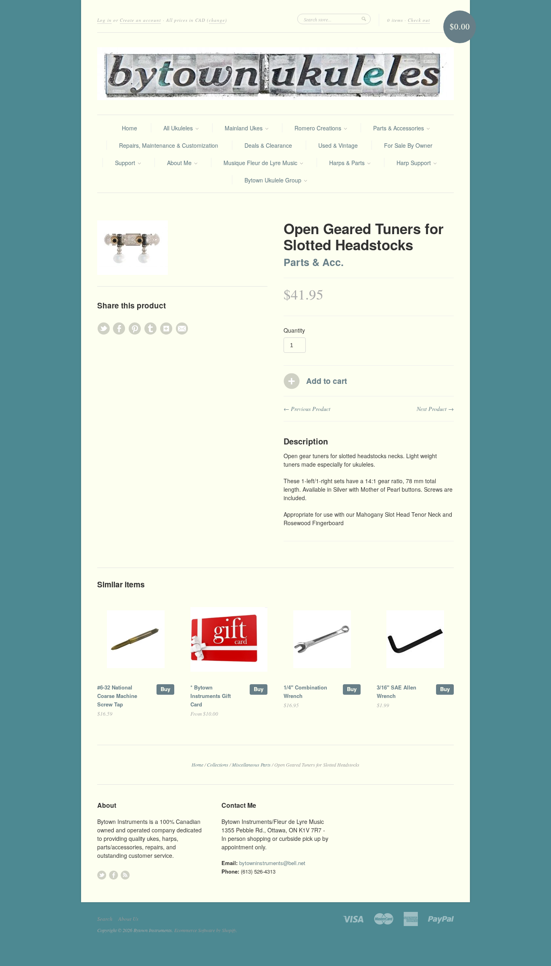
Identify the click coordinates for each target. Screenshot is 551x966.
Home (129, 128)
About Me (180, 163)
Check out (419, 20)
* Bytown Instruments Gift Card (210, 695)
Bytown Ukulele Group (273, 180)
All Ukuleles (178, 128)
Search (105, 919)
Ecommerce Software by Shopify (205, 930)
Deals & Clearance (268, 145)
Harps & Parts (347, 163)
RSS (125, 875)
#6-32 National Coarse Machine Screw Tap (117, 695)
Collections (217, 764)
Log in (104, 20)
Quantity (294, 330)
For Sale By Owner (408, 145)
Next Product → (435, 409)
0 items (395, 20)
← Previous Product (307, 409)
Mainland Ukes (244, 128)
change (217, 20)
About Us (128, 919)
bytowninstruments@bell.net (272, 863)
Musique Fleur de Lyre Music (261, 163)
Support (126, 163)
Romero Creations (318, 128)
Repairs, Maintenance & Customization (168, 145)
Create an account (140, 20)
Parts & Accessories (399, 128)
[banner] (275, 73)
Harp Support (414, 163)
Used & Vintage (338, 145)
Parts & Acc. (314, 262)
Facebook (113, 875)
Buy (165, 689)
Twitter (101, 875)
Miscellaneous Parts (251, 764)
